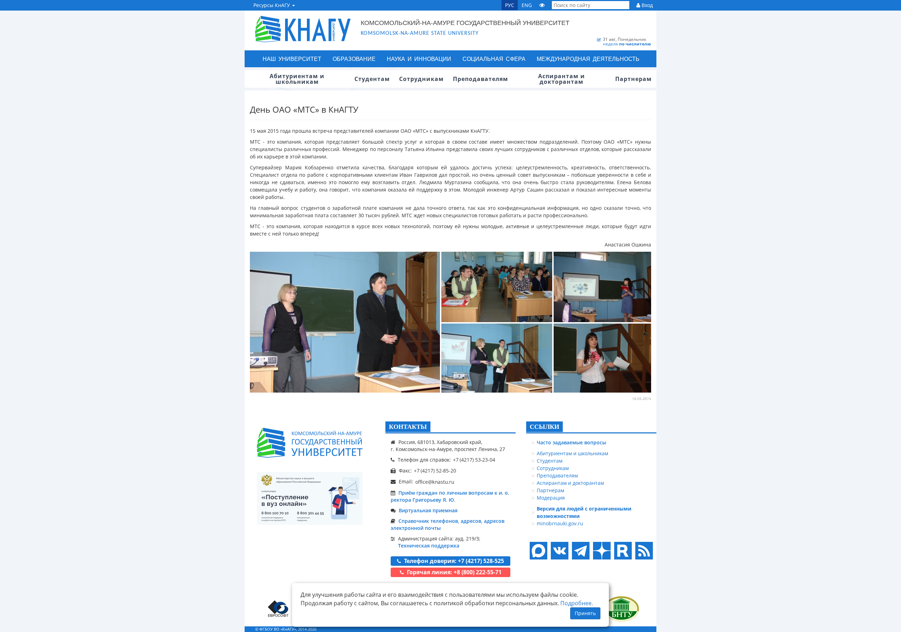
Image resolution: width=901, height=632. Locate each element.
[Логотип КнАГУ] (310, 443)
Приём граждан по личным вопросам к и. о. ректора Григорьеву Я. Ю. (450, 496)
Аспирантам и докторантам (570, 483)
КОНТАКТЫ (408, 426)
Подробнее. (576, 603)
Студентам (549, 460)
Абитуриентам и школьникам (572, 453)
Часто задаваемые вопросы (571, 442)
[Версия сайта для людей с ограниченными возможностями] (542, 5)
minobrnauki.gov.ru (560, 523)
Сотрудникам (553, 468)
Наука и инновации (419, 59)
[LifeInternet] (642, 629)
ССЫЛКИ (544, 426)
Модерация (551, 497)
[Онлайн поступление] (310, 498)
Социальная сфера (493, 59)
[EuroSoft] (278, 608)
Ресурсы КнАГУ (272, 5)
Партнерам (550, 490)
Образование (354, 59)
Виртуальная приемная (428, 510)
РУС (509, 5)
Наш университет (292, 59)
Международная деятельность (588, 59)
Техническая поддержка (428, 545)
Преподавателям (557, 475)
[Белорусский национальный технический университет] (621, 608)
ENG (527, 5)
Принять (585, 613)
